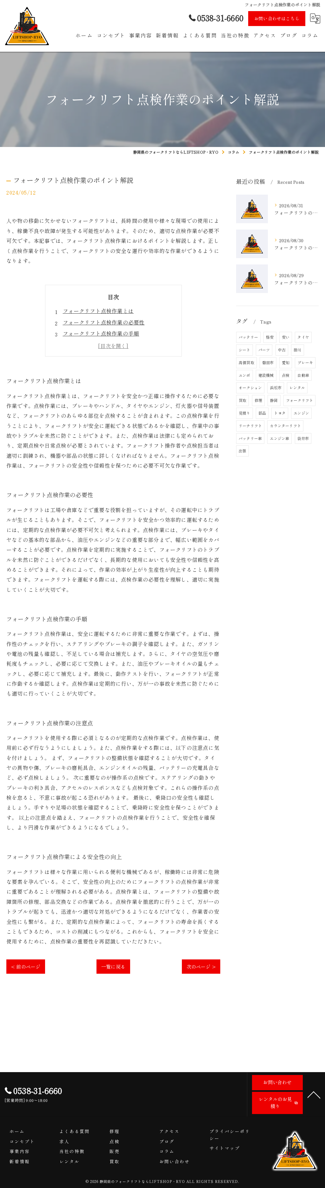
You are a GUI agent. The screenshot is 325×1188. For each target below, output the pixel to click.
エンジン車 (279, 438)
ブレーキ (305, 362)
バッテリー (248, 337)
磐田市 (268, 362)
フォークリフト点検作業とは (98, 311)
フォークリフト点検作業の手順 (101, 333)
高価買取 (246, 362)
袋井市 (303, 438)
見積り (244, 413)
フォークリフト (299, 400)
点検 (285, 375)
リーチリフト (250, 425)
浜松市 (276, 387)
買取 (242, 400)
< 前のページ (25, 966)
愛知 (285, 362)
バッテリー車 (250, 438)
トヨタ (280, 413)
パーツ (264, 349)
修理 (258, 400)
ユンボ (244, 375)
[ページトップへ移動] (314, 1094)
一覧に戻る (113, 966)
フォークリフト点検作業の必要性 (104, 322)
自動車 (303, 375)
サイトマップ (224, 1148)
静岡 (274, 400)
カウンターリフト (285, 425)
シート (244, 349)
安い (285, 337)
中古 (282, 349)
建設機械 (266, 375)
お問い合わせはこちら (276, 18)
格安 (270, 337)
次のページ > (201, 966)
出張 (242, 450)
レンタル (297, 387)
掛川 (297, 349)
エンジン (301, 413)
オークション (250, 387)
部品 (262, 413)
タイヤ (303, 337)
